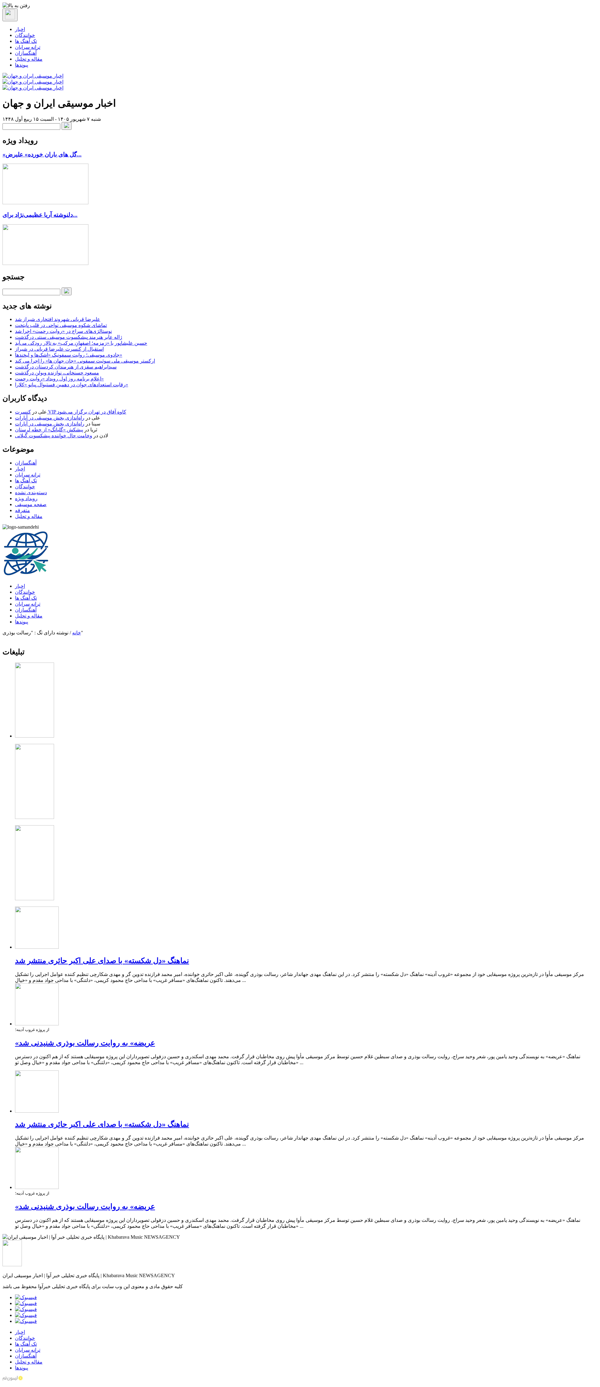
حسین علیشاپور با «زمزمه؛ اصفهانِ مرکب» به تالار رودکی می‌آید (81, 343)
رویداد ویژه (26, 498)
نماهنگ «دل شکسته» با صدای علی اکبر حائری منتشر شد (102, 961)
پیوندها (21, 65)
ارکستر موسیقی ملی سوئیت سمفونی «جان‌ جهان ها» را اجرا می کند (85, 360)
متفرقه (22, 510)
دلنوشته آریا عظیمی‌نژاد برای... (40, 214)
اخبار (20, 29)
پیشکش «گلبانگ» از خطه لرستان (49, 429)
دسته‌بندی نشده (31, 492)
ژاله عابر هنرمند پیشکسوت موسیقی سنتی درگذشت (68, 337)
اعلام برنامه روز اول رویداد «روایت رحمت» (59, 378)
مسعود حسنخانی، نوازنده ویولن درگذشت (57, 372)
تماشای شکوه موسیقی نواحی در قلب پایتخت (61, 325)
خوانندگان (25, 35)
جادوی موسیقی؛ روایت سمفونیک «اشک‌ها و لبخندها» (68, 355)
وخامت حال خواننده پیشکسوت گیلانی (53, 435)
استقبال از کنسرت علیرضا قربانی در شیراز (59, 349)
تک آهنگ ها (26, 41)
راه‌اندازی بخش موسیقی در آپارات (49, 417)
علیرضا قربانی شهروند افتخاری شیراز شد (57, 319)
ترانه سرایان (27, 47)
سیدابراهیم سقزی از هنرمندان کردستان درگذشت (66, 366)
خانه (76, 632)
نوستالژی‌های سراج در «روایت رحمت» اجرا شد (63, 331)
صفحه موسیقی (31, 504)
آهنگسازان (26, 53)
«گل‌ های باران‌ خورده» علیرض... (42, 154)
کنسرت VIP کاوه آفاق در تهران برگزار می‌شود (70, 411)
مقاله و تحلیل (28, 59)
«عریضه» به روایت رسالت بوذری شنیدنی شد (85, 1043)
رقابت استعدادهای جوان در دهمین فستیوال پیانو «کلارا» (71, 384)
